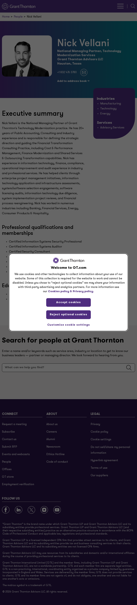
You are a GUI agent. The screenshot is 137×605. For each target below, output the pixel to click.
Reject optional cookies (68, 314)
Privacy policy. (83, 291)
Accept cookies (68, 302)
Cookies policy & (60, 291)
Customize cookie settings (68, 325)
